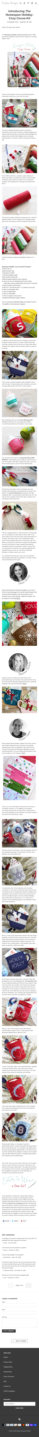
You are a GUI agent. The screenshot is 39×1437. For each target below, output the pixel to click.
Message (4, 1317)
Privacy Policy (8, 1362)
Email (3, 1309)
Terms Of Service (9, 1376)
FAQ (5, 1381)
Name (3, 1302)
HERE (18, 598)
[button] (28, 3)
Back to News (21, 1341)
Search (6, 1357)
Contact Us (7, 1386)
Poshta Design (16, 1431)
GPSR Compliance (9, 1391)
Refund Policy (8, 1372)
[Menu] (36, 3)
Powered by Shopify (25, 1431)
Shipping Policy (8, 1367)
